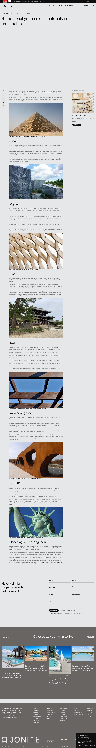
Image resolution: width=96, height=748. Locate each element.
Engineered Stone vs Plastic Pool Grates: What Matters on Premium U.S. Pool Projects (82, 668)
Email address (52, 587)
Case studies (63, 708)
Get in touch (41, 562)
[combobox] (60, 596)
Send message (53, 610)
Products (35, 708)
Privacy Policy (72, 610)
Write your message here (55, 601)
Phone (73, 586)
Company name (76, 594)
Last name (75, 580)
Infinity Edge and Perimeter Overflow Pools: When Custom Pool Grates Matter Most (59, 681)
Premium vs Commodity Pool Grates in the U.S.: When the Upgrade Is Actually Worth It (11, 675)
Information (49, 708)
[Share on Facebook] (3, 98)
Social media (90, 708)
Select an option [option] (52, 595)
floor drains (45, 557)
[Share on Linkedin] (3, 102)
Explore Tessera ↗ (87, 1)
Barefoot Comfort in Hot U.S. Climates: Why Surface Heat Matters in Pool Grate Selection (36, 668)
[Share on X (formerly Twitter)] (3, 94)
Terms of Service (78, 613)
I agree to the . (69, 610)
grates (38, 557)
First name (51, 580)
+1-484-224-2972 (64, 741)
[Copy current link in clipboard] (3, 105)
